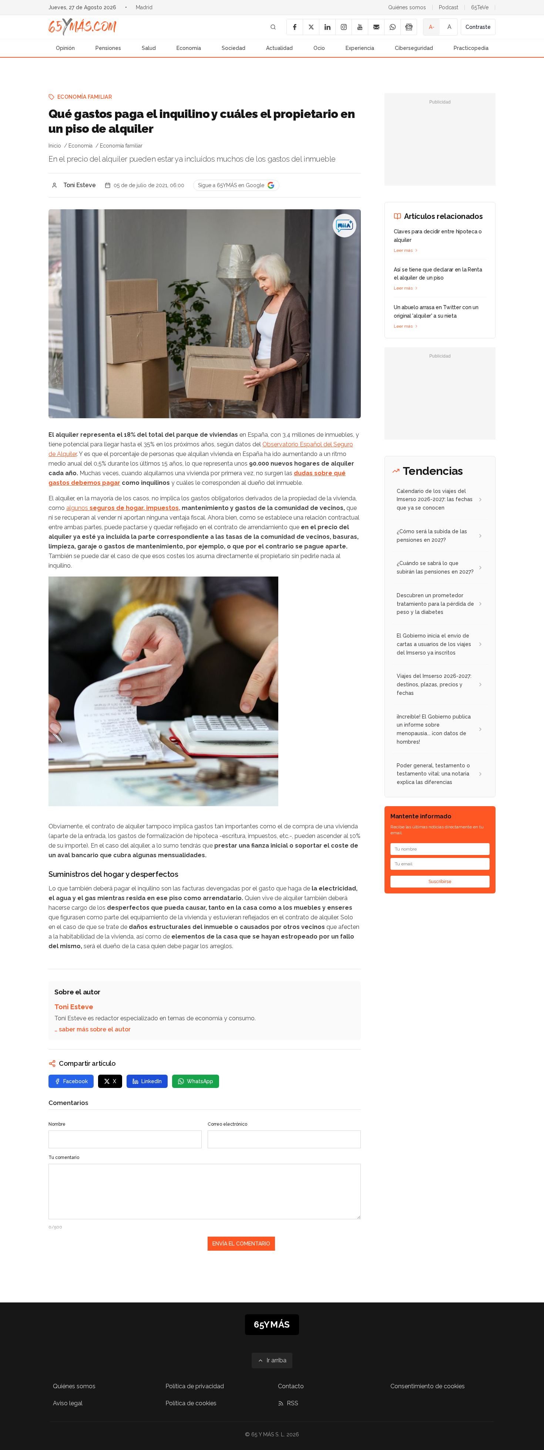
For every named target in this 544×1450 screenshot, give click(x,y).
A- (431, 27)
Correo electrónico (227, 1124)
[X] (311, 27)
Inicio (54, 146)
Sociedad (233, 48)
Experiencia (360, 48)
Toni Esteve (79, 185)
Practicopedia (471, 48)
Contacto (291, 1386)
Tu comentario (63, 1157)
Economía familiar (84, 97)
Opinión (65, 48)
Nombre (57, 1124)
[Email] (376, 27)
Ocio (319, 48)
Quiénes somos (407, 7)
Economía (189, 48)
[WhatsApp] (392, 27)
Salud (149, 48)
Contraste (478, 27)
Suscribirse (440, 881)
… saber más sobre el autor (92, 1029)
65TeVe (479, 7)
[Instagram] (343, 27)
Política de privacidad (194, 1386)
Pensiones (108, 48)
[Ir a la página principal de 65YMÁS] (82, 27)
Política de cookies (190, 1403)
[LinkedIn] (327, 27)
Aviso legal (68, 1403)
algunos (123, 507)
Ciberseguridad (414, 48)
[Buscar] (273, 27)
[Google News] (408, 27)
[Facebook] (294, 27)
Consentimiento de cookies (427, 1386)
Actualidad (279, 48)
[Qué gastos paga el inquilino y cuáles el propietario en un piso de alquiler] (344, 225)
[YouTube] (360, 27)
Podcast (448, 7)
